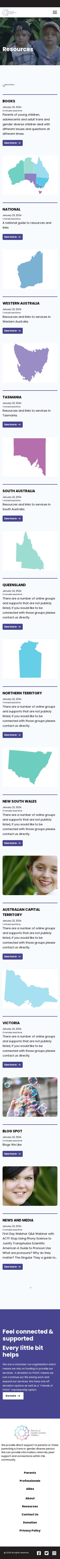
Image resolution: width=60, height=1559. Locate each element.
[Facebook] (39, 1553)
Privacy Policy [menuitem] (30, 1530)
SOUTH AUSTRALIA (19, 491)
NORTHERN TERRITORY (22, 693)
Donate (11, 1396)
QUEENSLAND (14, 585)
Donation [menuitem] (30, 1522)
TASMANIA (12, 397)
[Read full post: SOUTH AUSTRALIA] (30, 457)
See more (10, 143)
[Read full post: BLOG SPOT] (30, 1097)
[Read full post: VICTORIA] (30, 989)
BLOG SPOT (12, 1131)
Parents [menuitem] (30, 1473)
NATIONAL (11, 209)
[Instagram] (54, 1553)
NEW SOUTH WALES (20, 801)
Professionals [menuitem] (30, 1481)
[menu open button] (55, 12)
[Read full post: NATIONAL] (30, 175)
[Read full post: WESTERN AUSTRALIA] (30, 269)
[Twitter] (46, 1553)
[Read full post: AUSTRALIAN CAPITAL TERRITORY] (30, 875)
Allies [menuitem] (30, 1489)
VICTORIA (11, 1023)
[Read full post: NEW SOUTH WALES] (30, 767)
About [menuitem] (30, 1498)
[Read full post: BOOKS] (30, 85)
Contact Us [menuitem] (30, 1514)
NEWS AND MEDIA (18, 1220)
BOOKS (9, 101)
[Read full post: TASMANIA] (30, 363)
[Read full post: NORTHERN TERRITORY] (30, 659)
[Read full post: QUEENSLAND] (30, 551)
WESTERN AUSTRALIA (21, 303)
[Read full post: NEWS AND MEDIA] (30, 1186)
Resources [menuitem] (30, 1506)
